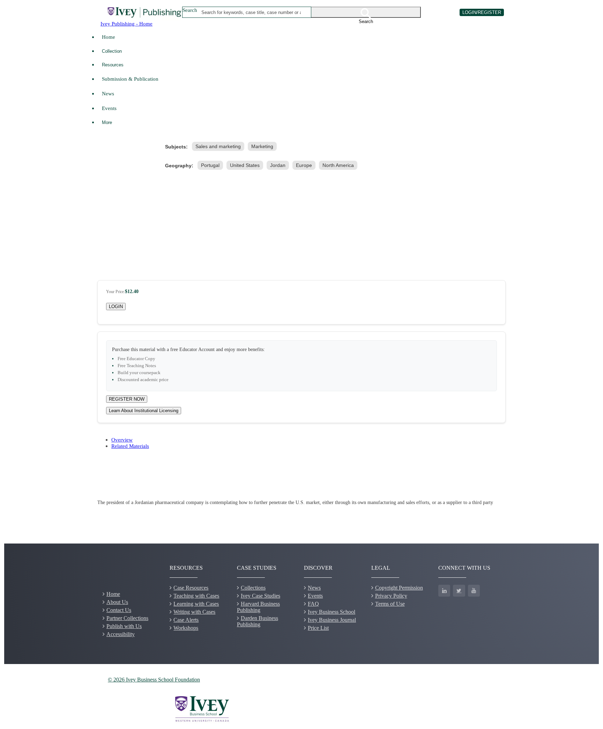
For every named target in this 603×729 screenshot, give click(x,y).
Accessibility (120, 634)
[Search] (366, 12)
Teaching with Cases (196, 596)
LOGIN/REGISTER (481, 12)
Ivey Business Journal (332, 620)
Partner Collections (127, 618)
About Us (117, 602)
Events (109, 108)
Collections (253, 588)
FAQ (313, 604)
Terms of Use (390, 604)
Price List (318, 628)
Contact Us (118, 610)
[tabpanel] (301, 502)
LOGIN (116, 306)
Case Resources (190, 588)
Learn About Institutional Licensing (143, 410)
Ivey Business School (331, 612)
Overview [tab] (122, 440)
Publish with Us (124, 626)
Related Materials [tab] (130, 446)
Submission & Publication (130, 79)
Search (190, 10)
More (107, 122)
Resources (113, 64)
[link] (219, 146)
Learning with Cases (196, 604)
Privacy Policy (391, 596)
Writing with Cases (194, 612)
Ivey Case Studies (260, 596)
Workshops (185, 628)
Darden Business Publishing (257, 621)
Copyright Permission (399, 588)
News (108, 93)
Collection (112, 51)
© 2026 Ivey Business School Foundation (154, 680)
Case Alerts (186, 620)
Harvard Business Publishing (258, 607)
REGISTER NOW (126, 399)
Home (108, 37)
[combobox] (251, 12)
